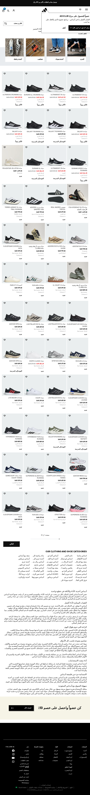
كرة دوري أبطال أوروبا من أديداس (66, 574)
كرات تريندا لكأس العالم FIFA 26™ (23, 574)
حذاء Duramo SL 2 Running (34, 95)
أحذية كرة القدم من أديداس (23, 565)
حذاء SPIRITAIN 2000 (58, 361)
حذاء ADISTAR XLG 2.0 (80, 246)
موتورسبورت (68, 750)
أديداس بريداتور (52, 577)
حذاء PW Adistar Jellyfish (12, 168)
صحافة (41, 757)
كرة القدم (69, 760)
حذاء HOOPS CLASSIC (36, 361)
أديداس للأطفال (52, 565)
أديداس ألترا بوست (52, 556)
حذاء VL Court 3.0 (59, 285)
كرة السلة (69, 757)
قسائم (27, 767)
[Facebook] (13, 750)
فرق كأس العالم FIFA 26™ (80, 580)
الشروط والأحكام (63, 787)
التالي (12, 544)
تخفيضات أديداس (66, 565)
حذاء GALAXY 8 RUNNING (56, 437)
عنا (42, 750)
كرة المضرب (68, 770)
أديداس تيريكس (24, 559)
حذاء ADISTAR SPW (15, 324)
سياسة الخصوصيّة (50, 787)
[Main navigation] (86, 9)
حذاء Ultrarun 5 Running (12, 94)
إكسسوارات (83, 757)
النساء (56, 754)
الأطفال (55, 757)
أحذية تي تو (68, 577)
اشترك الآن (27, 708)
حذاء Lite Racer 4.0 (15, 398)
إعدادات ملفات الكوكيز (35, 787)
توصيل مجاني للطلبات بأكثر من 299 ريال (45, 2)
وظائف (41, 754)
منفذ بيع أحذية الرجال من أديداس (52, 568)
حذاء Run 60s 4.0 (38, 285)
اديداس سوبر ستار (52, 562)
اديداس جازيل (39, 565)
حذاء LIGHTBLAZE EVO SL (56, 324)
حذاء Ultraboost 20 (58, 168)
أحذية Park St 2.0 (16, 285)
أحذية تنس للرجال (37, 574)
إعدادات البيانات (46, 785)
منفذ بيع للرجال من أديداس (80, 562)
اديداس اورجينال (66, 559)
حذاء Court (40, 398)
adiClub (41, 760)
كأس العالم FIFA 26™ (37, 571)
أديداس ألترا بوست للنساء (66, 571)
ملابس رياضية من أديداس (80, 565)
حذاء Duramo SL (38, 168)
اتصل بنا (26, 773)
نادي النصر (68, 556)
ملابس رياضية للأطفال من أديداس (66, 568)
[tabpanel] (45, 309)
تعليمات (26, 750)
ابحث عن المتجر (24, 777)
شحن (27, 754)
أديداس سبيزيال (81, 574)
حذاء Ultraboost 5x (79, 95)
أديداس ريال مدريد (37, 562)
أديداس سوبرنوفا (38, 577)
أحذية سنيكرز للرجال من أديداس (23, 571)
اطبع (71, 787)
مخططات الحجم (24, 770)
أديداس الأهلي (82, 571)
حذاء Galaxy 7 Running (56, 131)
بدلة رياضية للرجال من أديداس (37, 556)
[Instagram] (13, 754)
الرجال (56, 750)
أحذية (85, 750)
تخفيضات (55, 760)
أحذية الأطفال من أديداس (80, 559)
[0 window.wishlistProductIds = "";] (80, 10)
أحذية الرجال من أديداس (66, 562)
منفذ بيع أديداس (24, 556)
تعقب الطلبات (25, 760)
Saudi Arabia (22, 787)
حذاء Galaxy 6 (82, 131)
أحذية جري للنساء (80, 568)
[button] (78, 73)
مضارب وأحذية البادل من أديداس (52, 571)
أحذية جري (26, 562)
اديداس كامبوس (24, 568)
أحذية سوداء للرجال (66, 580)
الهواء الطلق (68, 767)
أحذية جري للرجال (37, 559)
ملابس (85, 754)
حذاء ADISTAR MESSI (80, 476)
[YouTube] (13, 758)
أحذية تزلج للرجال (23, 577)
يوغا (71, 764)
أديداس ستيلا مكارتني (37, 568)
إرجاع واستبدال (24, 757)
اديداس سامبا (82, 556)
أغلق (64, 28)
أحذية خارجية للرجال (80, 577)
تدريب (70, 773)
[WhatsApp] (13, 761)
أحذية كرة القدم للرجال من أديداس (52, 559)
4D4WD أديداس (52, 574)
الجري (70, 754)
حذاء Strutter (60, 514)
